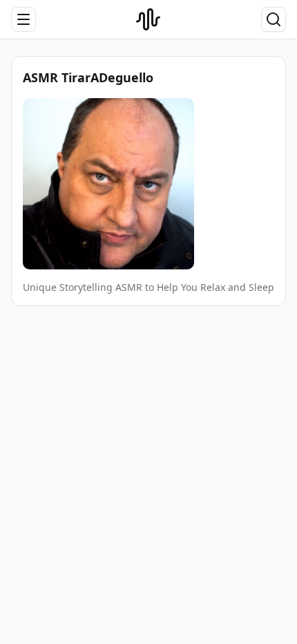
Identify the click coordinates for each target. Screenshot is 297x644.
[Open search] (273, 19)
